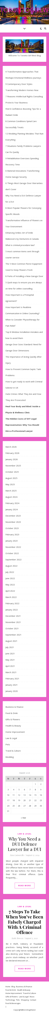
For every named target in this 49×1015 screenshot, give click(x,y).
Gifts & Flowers (12, 719)
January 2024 (11, 509)
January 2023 (11, 540)
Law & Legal (11, 738)
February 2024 (12, 503)
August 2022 (11, 565)
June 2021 (10, 653)
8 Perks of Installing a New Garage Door (24, 276)
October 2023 (12, 528)
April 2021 (10, 666)
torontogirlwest (29, 1010)
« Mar (23, 817)
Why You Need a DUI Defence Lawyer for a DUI (24, 844)
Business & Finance (14, 706)
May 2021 (10, 659)
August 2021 (11, 641)
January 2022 (11, 609)
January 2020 (11, 691)
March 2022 (11, 597)
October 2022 (12, 553)
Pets (7, 744)
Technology (10, 1000)
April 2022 (10, 590)
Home (7, 986)
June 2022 (10, 578)
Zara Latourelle (17, 855)
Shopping (25, 1000)
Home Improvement (15, 732)
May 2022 (10, 584)
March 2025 (11, 490)
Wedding (9, 757)
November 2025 (13, 465)
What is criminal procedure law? (20, 245)
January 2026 (11, 459)
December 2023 (13, 515)
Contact (33, 1000)
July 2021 (9, 647)
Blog (13, 986)
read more (24, 885)
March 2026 (11, 446)
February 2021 (12, 678)
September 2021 (13, 634)
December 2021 (13, 616)
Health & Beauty (13, 725)
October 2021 (12, 628)
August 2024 (11, 497)
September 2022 (13, 559)
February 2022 (12, 603)
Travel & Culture (13, 750)
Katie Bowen (17, 938)
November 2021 (13, 622)
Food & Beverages (13, 1003)
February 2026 (12, 453)
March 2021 (11, 672)
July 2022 (9, 572)
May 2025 (10, 484)
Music (32, 996)
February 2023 (12, 534)
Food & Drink (11, 713)
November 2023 (13, 522)
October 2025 (12, 471)
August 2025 (11, 478)
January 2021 (11, 684)
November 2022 (13, 547)
